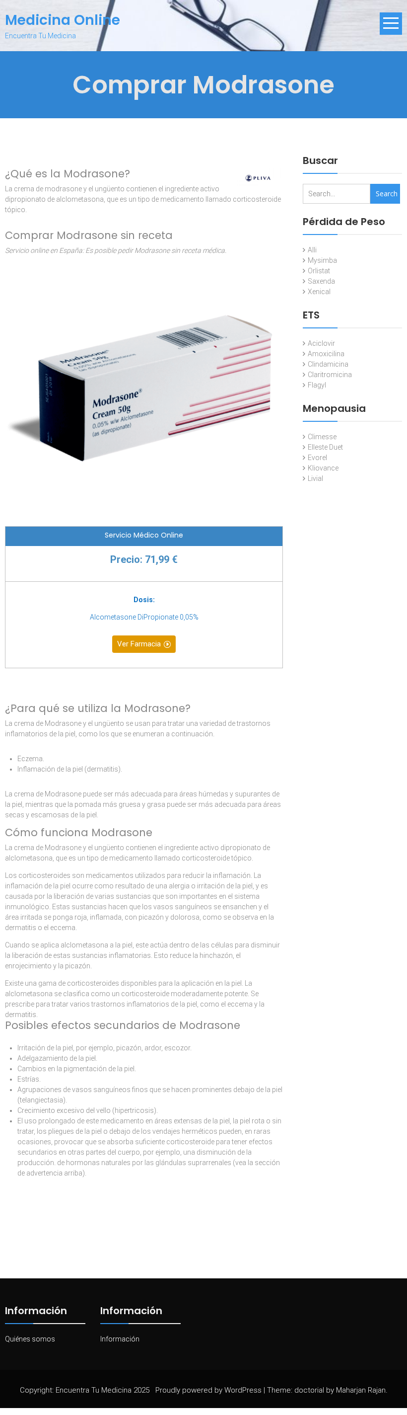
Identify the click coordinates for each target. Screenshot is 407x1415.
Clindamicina (328, 364)
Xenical (319, 292)
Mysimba (322, 260)
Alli (312, 250)
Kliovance (323, 468)
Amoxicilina (326, 354)
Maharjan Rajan (361, 1390)
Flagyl (317, 385)
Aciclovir (321, 343)
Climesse (322, 437)
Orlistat (319, 271)
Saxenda (321, 281)
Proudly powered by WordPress (208, 1390)
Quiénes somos (30, 1339)
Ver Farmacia (139, 643)
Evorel (317, 458)
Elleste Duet (325, 447)
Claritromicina (330, 375)
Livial (315, 478)
